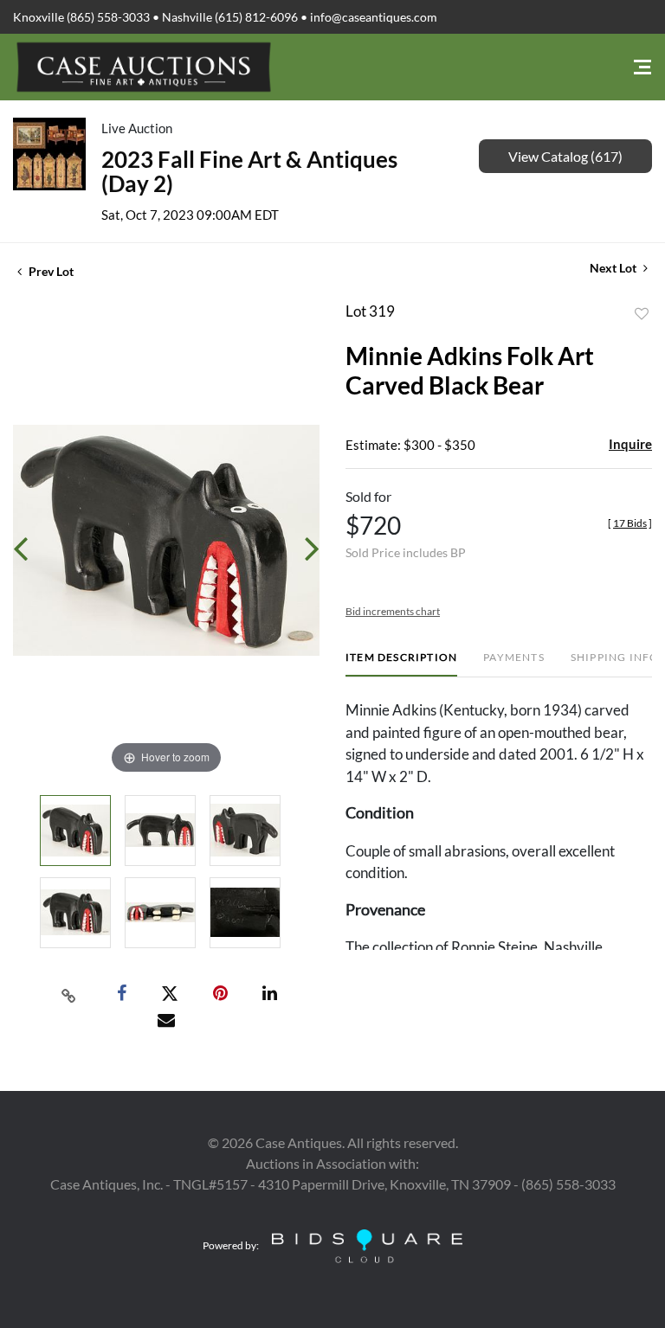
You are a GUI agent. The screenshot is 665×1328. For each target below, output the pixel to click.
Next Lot (614, 267)
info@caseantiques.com (373, 17)
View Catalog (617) (565, 156)
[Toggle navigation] (642, 67)
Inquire (630, 444)
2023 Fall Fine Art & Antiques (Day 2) (249, 171)
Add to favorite (641, 314)
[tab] (401, 664)
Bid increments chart (392, 611)
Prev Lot (50, 271)
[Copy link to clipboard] (69, 994)
